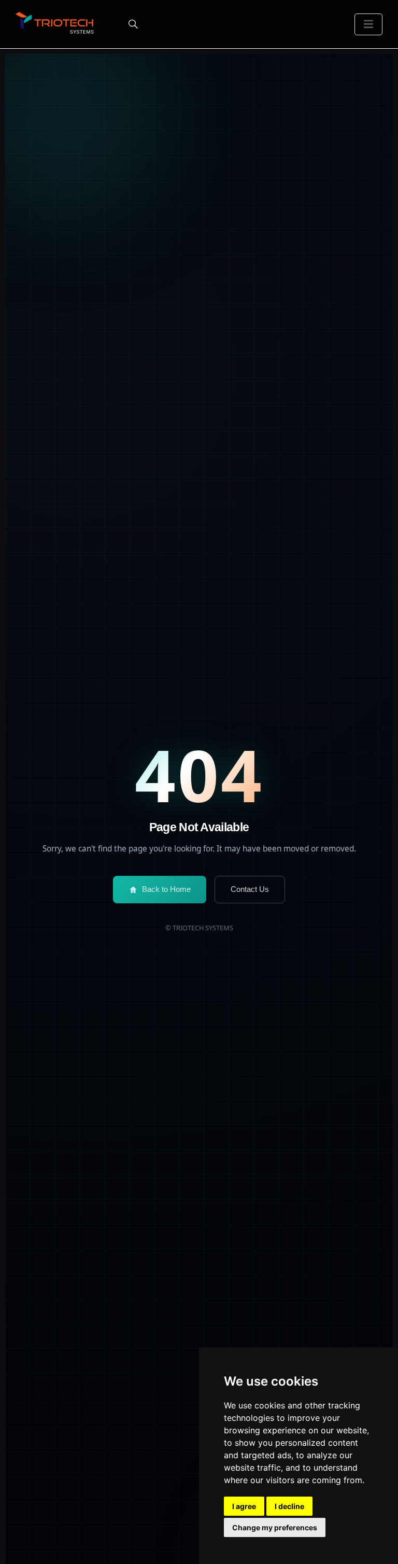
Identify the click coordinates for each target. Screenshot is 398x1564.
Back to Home (166, 889)
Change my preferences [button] (274, 1527)
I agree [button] (244, 1506)
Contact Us (250, 889)
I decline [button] (289, 1506)
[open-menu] (368, 24)
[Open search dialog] (133, 24)
